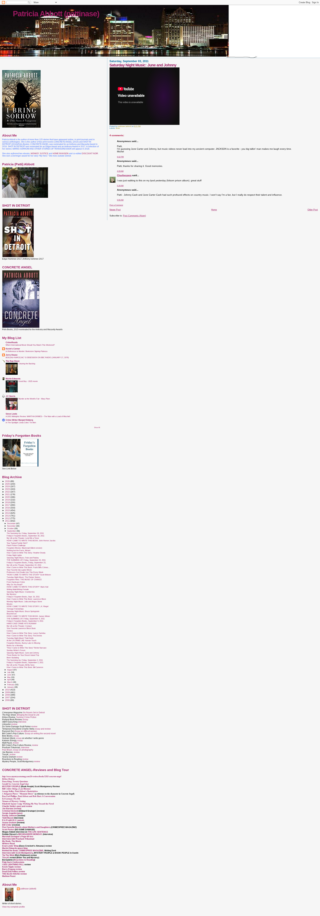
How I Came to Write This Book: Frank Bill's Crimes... (28, 567)
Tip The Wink (8, 855)
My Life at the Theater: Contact (19, 626)
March (10, 682)
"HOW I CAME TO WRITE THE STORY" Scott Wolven (29, 575)
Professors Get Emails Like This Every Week (25, 572)
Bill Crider (7, 825)
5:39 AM (120, 186)
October (10, 528)
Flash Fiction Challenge (16, 545)
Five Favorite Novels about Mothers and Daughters (26, 827)
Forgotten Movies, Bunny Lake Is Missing (23, 643)
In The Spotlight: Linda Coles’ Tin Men (21, 423)
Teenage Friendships (15, 609)
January (10, 687)
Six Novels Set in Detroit (34, 712)
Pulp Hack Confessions (13, 862)
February (11, 685)
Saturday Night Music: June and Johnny (23, 653)
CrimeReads (12, 342)
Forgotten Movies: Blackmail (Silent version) (24, 548)
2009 (7, 692)
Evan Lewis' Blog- (10, 846)
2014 (7, 513)
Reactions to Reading (24, 860)
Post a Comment (116, 205)
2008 (7, 695)
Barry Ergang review (12, 869)
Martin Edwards (13, 379)
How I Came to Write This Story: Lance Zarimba (26, 633)
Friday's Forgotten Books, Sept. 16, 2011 (23, 597)
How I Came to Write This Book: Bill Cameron (25, 667)
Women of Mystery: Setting (14, 801)
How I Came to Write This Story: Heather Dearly (26, 553)
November (11, 526)
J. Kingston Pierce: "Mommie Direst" (18, 794)
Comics (10, 631)
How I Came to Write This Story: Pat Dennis (24, 636)
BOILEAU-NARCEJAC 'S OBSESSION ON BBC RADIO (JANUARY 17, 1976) (37, 357)
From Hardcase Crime (16, 582)
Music (118, 128)
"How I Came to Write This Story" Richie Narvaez (26, 648)
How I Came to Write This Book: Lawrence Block (26, 599)
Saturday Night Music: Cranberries (21, 592)
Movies (9, 604)
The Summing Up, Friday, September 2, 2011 (25, 660)
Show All (97, 427)
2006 (7, 700)
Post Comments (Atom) (134, 215)
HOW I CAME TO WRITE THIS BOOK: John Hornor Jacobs (31, 541)
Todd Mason (8, 818)
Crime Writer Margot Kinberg (19, 420)
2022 (7, 492)
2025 (7, 484)
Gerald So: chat (15, 784)
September (11, 531)
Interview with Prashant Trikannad (18, 839)
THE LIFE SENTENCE (38, 832)
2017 (7, 505)
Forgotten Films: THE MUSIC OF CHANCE (24, 580)
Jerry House (12, 355)
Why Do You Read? (14, 585)
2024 (7, 486)
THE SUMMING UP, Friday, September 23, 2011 (26, 560)
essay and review (43, 729)
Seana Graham (9, 822)
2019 (7, 500)
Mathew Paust (9, 876)
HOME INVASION (60, 153)
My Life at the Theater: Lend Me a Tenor (23, 538)
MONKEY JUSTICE (39, 153)
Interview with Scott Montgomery (17, 853)
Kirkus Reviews (8, 779)
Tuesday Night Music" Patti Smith (20, 638)
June (9, 675)
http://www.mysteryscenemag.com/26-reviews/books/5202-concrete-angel (31, 776)
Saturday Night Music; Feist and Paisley (23, 558)
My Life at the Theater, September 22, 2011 (24, 565)
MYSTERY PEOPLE (11, 786)
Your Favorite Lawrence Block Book (21, 628)
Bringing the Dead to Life (28, 715)
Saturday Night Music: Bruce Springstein (23, 611)
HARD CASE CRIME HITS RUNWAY (21, 623)
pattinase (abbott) (28, 889)
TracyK (5, 857)
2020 (7, 497)
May (9, 677)
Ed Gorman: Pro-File (11, 799)
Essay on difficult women (26, 731)
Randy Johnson (9, 815)
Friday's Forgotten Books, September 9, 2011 (25, 621)
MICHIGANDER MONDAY (30, 834)
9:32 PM (120, 157)
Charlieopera (124, 175)
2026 (7, 481)
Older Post (313, 209)
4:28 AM (120, 171)
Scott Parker (8, 829)
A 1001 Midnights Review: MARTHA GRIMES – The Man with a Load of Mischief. (38, 416)
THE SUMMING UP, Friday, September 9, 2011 (26, 619)
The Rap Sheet (13, 361)
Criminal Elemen (10, 811)
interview (22, 722)
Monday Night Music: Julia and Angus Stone (24, 602)
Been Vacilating (13, 658)
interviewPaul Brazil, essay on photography (17, 748)
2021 (7, 494)
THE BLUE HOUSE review (14, 874)
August (10, 670)
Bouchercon (11, 614)
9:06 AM (120, 200)
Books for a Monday (15, 645)
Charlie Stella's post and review (17, 806)
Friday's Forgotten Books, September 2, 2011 (25, 662)
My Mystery (11, 594)
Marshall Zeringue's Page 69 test (17, 836)
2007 (7, 697)
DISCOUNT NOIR (90, 153)
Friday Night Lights (14, 555)
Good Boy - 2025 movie (28, 381)
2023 (7, 489)
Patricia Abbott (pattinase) (56, 13)
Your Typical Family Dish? (17, 543)
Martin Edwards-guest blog (15, 848)
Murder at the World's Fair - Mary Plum (34, 399)
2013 (7, 516)
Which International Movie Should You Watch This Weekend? (30, 345)
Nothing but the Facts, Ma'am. (19, 550)
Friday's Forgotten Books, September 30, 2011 (25, 536)
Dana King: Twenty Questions (15, 781)
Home (214, 209)
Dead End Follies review (13, 871)
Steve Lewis (11, 414)
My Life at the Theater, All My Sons (20, 665)
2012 (7, 518)
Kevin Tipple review (11, 867)
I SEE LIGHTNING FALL (13, 864)
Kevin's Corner (13, 349)
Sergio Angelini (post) (12, 813)
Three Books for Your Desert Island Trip (23, 655)
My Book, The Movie (11, 841)
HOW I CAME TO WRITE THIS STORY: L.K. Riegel (27, 606)
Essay (25, 719)
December (11, 523)
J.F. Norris (10, 396)
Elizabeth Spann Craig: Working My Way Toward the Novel (28, 804)
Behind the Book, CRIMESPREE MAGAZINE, (23, 850)
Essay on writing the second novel (40, 733)
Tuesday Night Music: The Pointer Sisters (23, 577)
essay (16, 736)
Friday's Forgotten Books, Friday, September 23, (26, 563)
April (9, 680)
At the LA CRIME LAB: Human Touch (21, 640)
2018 (7, 502)
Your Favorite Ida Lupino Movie (19, 570)
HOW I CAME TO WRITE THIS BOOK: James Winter (28, 616)
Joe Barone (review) (11, 808)
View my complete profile (13, 907)
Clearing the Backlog (26, 364)
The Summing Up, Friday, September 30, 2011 (25, 533)
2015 (7, 510)
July (9, 672)
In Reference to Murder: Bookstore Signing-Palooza (26, 351)
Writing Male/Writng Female (18, 589)
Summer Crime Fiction (26, 717)
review (14, 724)
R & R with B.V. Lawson (13, 820)
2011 (7, 521)
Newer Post (115, 209)
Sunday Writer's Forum (16, 650)
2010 (7, 690)
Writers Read (8, 843)
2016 (7, 508)
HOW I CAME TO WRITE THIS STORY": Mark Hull (27, 587)
